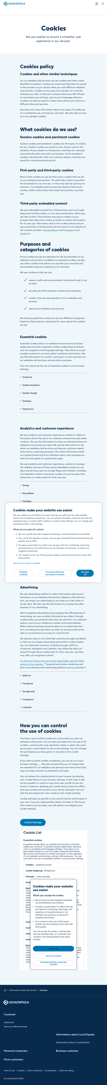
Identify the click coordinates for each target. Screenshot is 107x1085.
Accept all (85, 573)
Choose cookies (23, 573)
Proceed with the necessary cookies (55, 573)
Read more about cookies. (27, 563)
